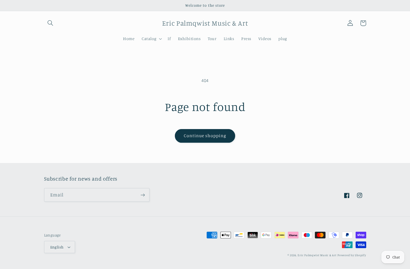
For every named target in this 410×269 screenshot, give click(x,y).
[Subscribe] (142, 195)
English (57, 247)
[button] (50, 23)
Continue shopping (205, 135)
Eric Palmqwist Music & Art (317, 255)
